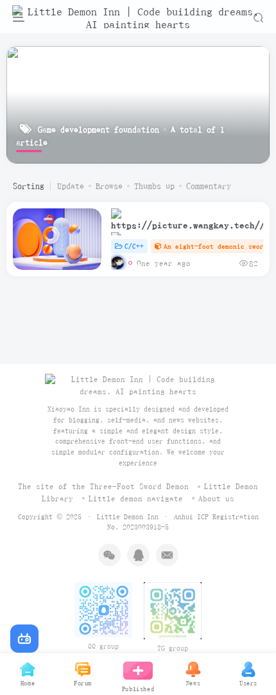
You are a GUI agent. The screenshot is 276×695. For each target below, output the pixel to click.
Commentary (208, 185)
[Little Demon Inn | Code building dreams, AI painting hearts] (138, 385)
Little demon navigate (136, 498)
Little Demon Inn (128, 516)
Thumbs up (154, 185)
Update (70, 185)
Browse (109, 185)
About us (216, 498)
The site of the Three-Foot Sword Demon (103, 486)
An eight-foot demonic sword (216, 245)
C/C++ (134, 245)
